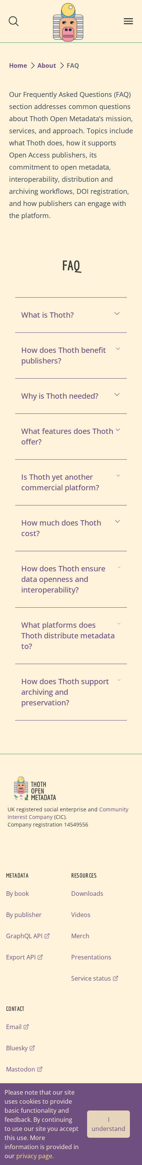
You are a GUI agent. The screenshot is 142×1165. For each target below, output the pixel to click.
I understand (108, 1124)
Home (18, 65)
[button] (13, 21)
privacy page (34, 1156)
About (46, 65)
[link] (68, 21)
